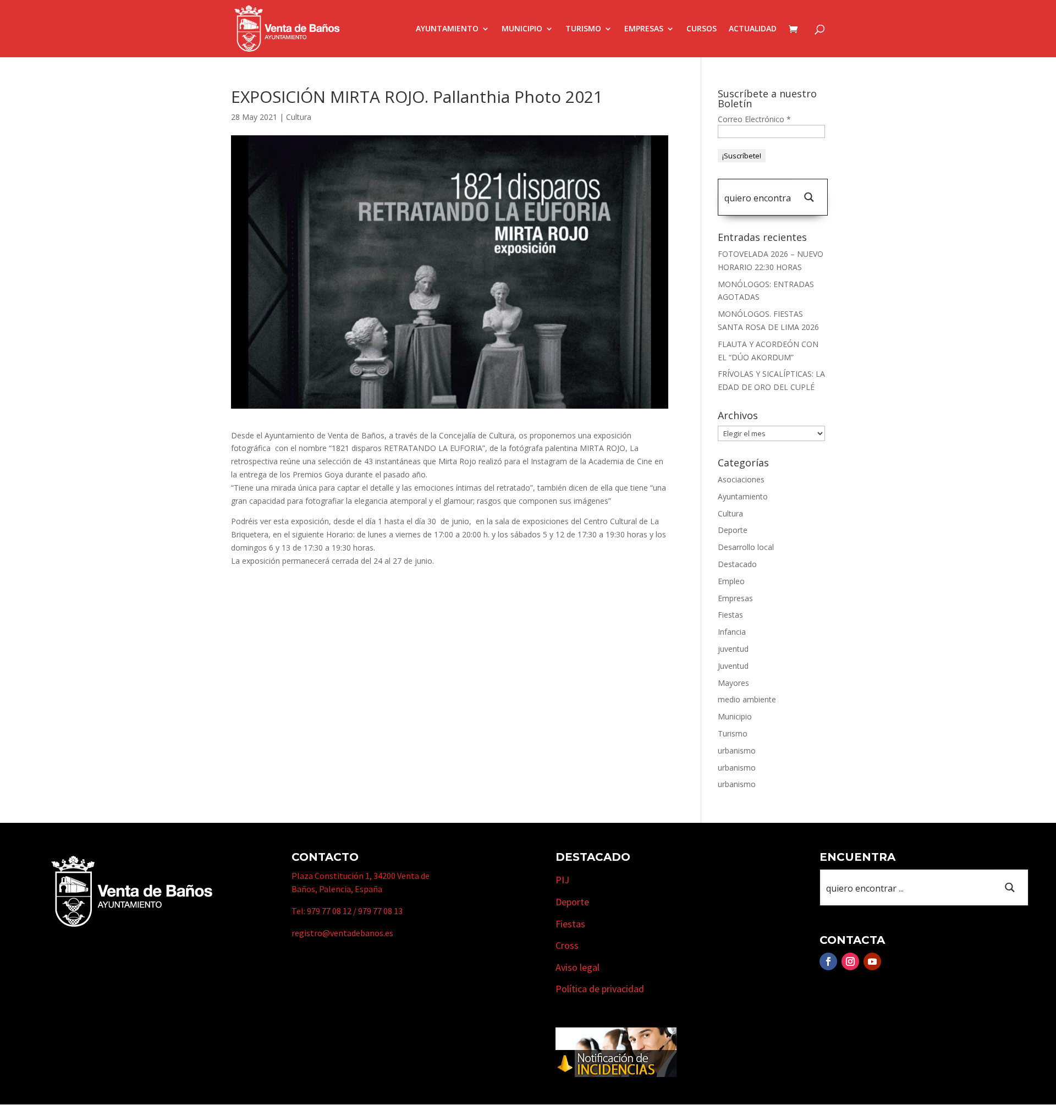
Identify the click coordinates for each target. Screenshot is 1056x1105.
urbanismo (737, 750)
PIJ (562, 879)
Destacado (737, 564)
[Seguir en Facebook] (828, 961)
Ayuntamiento (447, 29)
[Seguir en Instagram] (850, 961)
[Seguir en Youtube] (872, 961)
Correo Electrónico (754, 119)
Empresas (643, 29)
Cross (567, 945)
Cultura (298, 117)
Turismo (583, 29)
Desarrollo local (746, 547)
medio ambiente (747, 699)
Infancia (732, 631)
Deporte (732, 530)
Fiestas (730, 614)
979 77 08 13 (380, 910)
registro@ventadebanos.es (342, 932)
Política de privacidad (600, 988)
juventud (733, 649)
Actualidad (753, 29)
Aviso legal (578, 967)
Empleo (731, 581)
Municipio (522, 29)
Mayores (733, 683)
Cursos (701, 29)
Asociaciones (741, 479)
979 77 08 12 (329, 910)
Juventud (733, 666)
